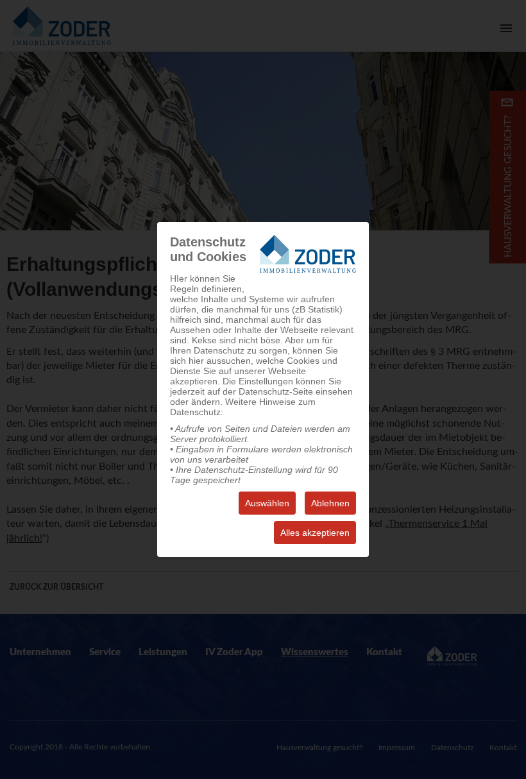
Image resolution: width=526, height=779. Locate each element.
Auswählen (267, 503)
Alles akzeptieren (315, 532)
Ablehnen (330, 503)
